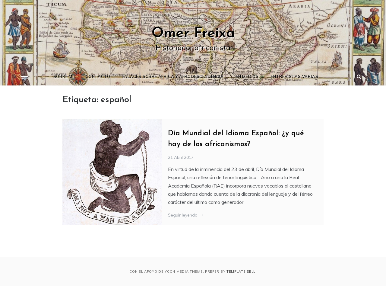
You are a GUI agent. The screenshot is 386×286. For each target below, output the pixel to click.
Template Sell (240, 271)
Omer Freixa (193, 33)
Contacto (98, 76)
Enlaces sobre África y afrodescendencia (173, 76)
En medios (247, 76)
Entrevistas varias (294, 76)
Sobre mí (63, 76)
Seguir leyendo (183, 215)
